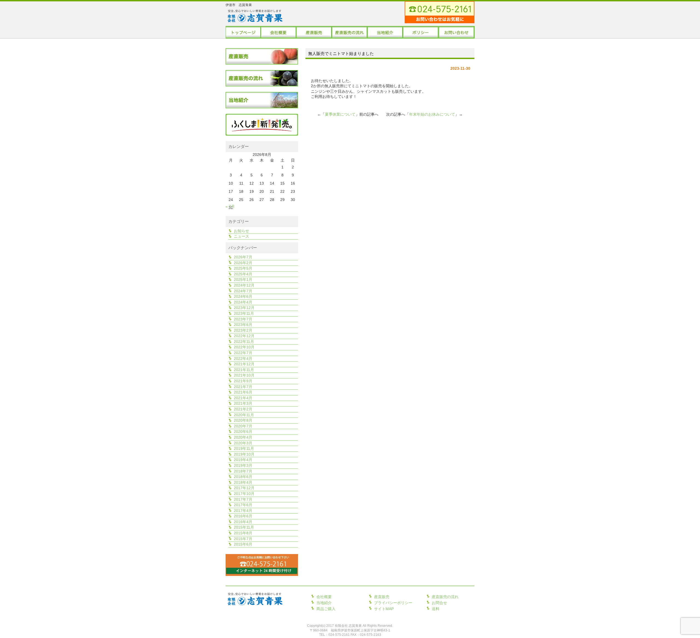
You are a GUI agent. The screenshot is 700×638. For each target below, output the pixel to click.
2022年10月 (244, 347)
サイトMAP (384, 609)
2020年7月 (243, 426)
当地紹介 (324, 603)
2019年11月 (244, 448)
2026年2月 (243, 263)
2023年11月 (244, 313)
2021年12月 (244, 364)
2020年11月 (244, 415)
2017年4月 (243, 510)
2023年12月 (244, 307)
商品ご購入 (326, 609)
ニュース (241, 236)
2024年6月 (243, 296)
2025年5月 (243, 268)
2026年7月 (243, 257)
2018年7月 (243, 471)
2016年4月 (243, 522)
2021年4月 (243, 398)
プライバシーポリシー (393, 603)
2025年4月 (243, 274)
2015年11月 (244, 527)
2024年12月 (244, 285)
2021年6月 (243, 392)
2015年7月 (243, 539)
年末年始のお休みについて (432, 114)
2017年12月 (244, 488)
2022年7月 (243, 353)
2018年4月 (243, 482)
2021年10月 (244, 375)
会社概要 (324, 597)
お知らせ (241, 231)
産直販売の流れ (445, 597)
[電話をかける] (633, 20)
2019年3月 (243, 465)
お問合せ (439, 603)
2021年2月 (243, 409)
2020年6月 (243, 431)
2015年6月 (243, 544)
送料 (435, 609)
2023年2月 (243, 330)
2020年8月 (243, 420)
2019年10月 (244, 454)
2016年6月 (243, 516)
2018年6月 (243, 476)
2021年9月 (243, 381)
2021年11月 (244, 370)
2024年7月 (243, 291)
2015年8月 (243, 533)
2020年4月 (243, 437)
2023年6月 (243, 324)
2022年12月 (244, 336)
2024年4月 (243, 302)
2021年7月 (243, 386)
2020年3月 (243, 443)
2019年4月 (243, 460)
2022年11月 (244, 341)
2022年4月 (243, 358)
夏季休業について (340, 114)
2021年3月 (243, 403)
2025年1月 (243, 279)
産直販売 (381, 597)
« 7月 (230, 206)
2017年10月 (244, 493)
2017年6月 (243, 505)
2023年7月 (243, 319)
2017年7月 (243, 499)
